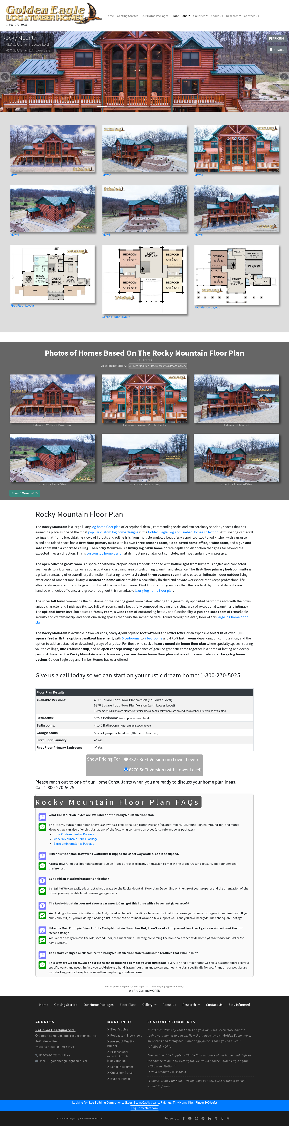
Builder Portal (120, 1079)
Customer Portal (121, 1072)
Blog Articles (119, 1029)
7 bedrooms (153, 638)
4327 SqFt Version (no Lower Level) (163, 759)
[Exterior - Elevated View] (236, 457)
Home (110, 16)
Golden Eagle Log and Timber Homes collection (183, 532)
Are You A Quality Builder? (120, 1044)
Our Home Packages (155, 16)
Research (232, 16)
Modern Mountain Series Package (75, 839)
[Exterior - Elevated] (236, 398)
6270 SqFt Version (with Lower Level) (165, 770)
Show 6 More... (25, 493)
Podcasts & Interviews (126, 1035)
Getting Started (127, 16)
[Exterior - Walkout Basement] (52, 398)
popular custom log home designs (113, 532)
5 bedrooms (131, 638)
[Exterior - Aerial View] (52, 457)
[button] (5, 77)
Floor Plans (180, 16)
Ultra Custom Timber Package (73, 834)
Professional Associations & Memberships (117, 1056)
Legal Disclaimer (121, 1067)
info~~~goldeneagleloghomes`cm (63, 1061)
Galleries (199, 16)
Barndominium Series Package (73, 843)
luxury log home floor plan (154, 590)
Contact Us (251, 16)
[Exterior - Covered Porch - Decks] (144, 398)
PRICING (278, 38)
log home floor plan (105, 526)
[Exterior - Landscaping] (144, 457)
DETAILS (278, 50)
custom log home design (105, 553)
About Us (217, 16)
